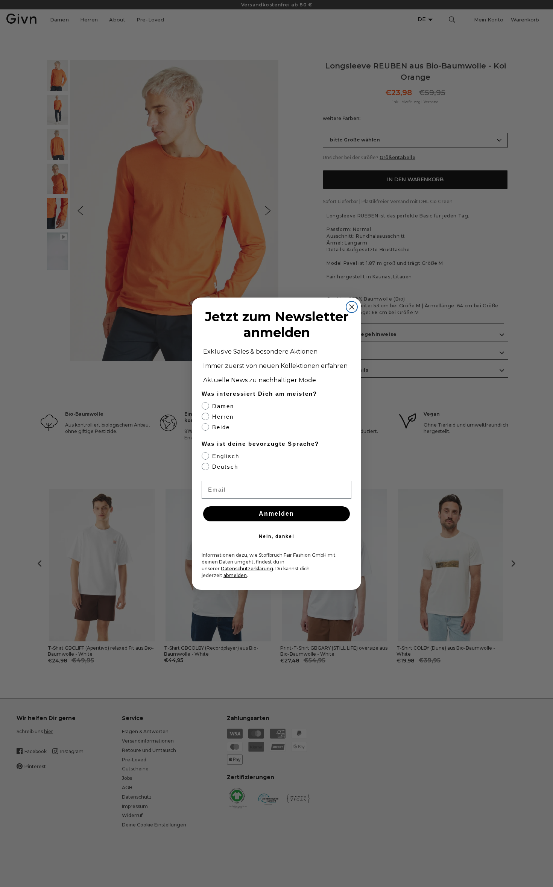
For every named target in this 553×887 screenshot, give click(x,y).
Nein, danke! (277, 536)
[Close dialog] (351, 307)
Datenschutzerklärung (247, 568)
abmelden (235, 575)
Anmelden (276, 513)
